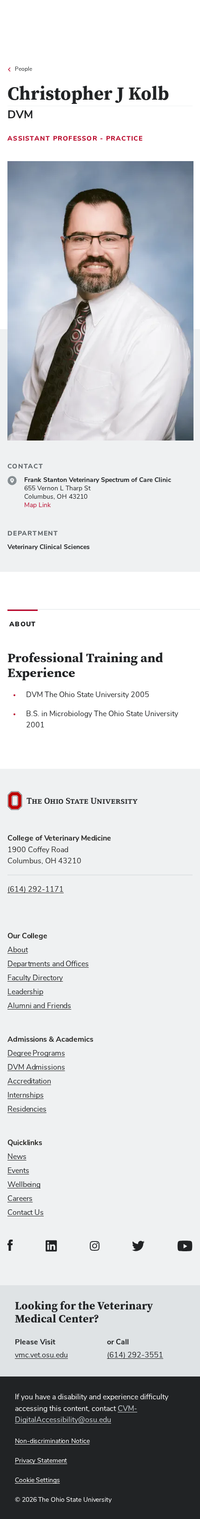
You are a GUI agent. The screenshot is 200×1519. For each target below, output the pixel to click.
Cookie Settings (37, 1480)
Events (18, 1170)
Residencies (27, 1109)
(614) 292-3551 (135, 1355)
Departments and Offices (48, 964)
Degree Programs (36, 1053)
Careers (20, 1198)
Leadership (25, 992)
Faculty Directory (35, 978)
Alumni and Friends (39, 1006)
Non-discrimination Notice (52, 1441)
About (17, 950)
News (17, 1156)
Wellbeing (23, 1184)
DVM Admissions (36, 1067)
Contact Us (25, 1212)
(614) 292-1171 (35, 889)
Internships (25, 1095)
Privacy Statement (41, 1461)
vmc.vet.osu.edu (41, 1355)
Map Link (37, 505)
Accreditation (29, 1081)
